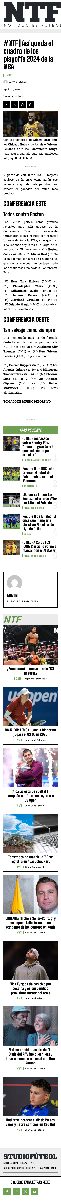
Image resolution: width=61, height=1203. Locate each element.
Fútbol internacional (35, 555)
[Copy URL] (30, 104)
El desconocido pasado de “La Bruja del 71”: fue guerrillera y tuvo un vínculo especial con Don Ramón (30, 1056)
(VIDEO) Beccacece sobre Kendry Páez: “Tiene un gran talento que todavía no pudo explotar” (38, 446)
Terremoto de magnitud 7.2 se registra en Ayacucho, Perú (30, 859)
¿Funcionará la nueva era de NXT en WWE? (30, 670)
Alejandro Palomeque (35, 678)
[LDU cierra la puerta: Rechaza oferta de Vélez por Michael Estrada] (11, 500)
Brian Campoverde (35, 867)
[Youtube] (34, 1191)
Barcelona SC (30, 486)
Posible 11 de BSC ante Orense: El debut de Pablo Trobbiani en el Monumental (38, 474)
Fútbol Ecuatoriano (34, 507)
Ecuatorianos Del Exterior (37, 460)
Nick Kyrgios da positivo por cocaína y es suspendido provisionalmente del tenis (30, 988)
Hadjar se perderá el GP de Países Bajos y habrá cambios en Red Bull (31, 1122)
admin (23, 82)
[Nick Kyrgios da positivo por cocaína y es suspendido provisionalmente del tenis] (30, 962)
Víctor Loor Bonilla (35, 932)
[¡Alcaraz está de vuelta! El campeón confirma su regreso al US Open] (30, 769)
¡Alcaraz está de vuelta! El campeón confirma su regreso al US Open (31, 796)
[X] (14, 104)
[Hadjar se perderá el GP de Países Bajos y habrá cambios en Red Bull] (30, 1098)
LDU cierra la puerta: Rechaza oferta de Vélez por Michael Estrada (39, 498)
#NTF (9, 75)
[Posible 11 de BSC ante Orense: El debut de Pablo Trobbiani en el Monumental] (11, 474)
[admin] (6, 82)
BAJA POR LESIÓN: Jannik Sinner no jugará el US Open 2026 (30, 732)
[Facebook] (6, 104)
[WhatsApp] (22, 104)
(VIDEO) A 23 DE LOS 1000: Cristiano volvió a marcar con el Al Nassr (39, 546)
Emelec (27, 533)
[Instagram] (16, 1191)
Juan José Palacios (35, 740)
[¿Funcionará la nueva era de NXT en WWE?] (30, 647)
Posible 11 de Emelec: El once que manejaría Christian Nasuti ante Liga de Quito (39, 522)
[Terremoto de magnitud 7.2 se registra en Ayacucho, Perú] (30, 835)
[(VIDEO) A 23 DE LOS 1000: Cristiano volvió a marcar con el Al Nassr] (11, 547)
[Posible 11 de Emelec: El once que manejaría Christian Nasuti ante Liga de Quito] (11, 521)
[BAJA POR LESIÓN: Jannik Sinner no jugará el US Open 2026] (30, 708)
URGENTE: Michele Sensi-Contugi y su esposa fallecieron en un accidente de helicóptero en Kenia (30, 923)
